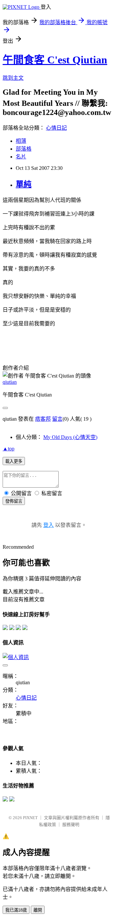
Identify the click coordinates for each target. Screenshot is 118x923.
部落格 (23, 149)
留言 (57, 419)
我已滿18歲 (16, 910)
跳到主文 (13, 78)
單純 (23, 184)
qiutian (10, 382)
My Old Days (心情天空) (70, 437)
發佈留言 (13, 501)
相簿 (21, 141)
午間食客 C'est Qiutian (55, 60)
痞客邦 (43, 419)
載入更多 (13, 461)
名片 (21, 156)
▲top (8, 448)
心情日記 (56, 128)
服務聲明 (70, 824)
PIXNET (30, 817)
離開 (37, 910)
